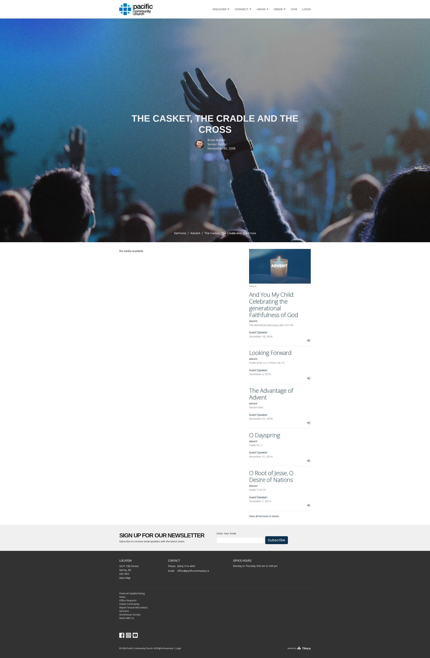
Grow (261, 9)
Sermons (180, 233)
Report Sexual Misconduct (133, 607)
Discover (219, 9)
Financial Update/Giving (132, 593)
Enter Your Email (226, 533)
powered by (297, 651)
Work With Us (126, 618)
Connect (241, 9)
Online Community (129, 604)
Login (306, 9)
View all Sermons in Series (264, 516)
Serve (278, 9)
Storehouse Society (129, 614)
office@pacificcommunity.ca (193, 570)
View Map (125, 577)
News (122, 596)
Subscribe (276, 540)
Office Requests (128, 600)
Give (294, 9)
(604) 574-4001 (186, 566)
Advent (195, 233)
